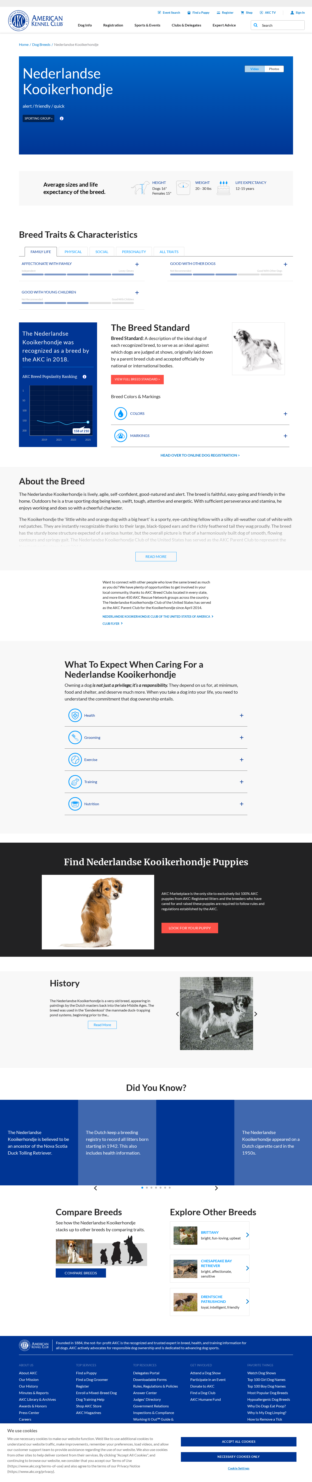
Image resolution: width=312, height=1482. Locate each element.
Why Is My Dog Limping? (266, 1412)
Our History (28, 1386)
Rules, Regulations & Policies (155, 1386)
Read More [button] (156, 556)
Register (227, 12)
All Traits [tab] (169, 251)
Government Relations (151, 1406)
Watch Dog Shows (261, 1373)
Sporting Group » (39, 118)
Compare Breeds (81, 1273)
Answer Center (145, 1393)
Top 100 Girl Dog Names (266, 1379)
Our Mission (29, 1379)
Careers (25, 1419)
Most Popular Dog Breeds (267, 1393)
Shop (249, 12)
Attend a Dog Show (205, 1373)
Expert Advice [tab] (224, 25)
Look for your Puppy (190, 928)
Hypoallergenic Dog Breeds (268, 1399)
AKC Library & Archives (37, 1399)
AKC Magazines (88, 1412)
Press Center (29, 1412)
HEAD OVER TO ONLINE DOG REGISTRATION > (200, 455)
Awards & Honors (33, 1406)
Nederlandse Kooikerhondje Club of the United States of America (156, 616)
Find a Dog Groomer (92, 1379)
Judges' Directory (147, 1399)
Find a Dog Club (202, 1393)
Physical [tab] (73, 251)
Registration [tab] (113, 25)
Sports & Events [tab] (147, 25)
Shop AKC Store (88, 1406)
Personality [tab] (134, 251)
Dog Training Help (90, 1399)
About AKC (28, 1373)
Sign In (300, 12)
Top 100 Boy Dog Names (266, 1386)
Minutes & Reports (34, 1393)
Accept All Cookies (239, 1441)
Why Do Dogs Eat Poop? (266, 1406)
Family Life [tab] (41, 251)
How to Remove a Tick (264, 1419)
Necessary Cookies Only (238, 1456)
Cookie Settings (238, 1468)
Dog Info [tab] (85, 25)
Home (24, 44)
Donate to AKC (202, 1386)
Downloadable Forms (150, 1379)
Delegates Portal (146, 1373)
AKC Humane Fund (205, 1399)
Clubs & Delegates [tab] (186, 25)
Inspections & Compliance (153, 1412)
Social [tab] (101, 251)
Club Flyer (111, 623)
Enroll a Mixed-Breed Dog (96, 1393)
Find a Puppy (201, 12)
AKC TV (270, 12)
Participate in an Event (208, 1379)
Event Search (171, 12)
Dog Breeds (41, 44)
